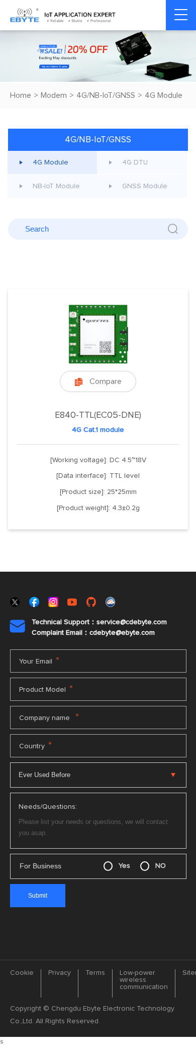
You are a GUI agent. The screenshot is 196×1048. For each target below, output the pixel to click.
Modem (54, 95)
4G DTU (135, 162)
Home (20, 95)
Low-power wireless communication (144, 979)
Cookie (22, 972)
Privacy (59, 972)
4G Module (163, 95)
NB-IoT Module (56, 186)
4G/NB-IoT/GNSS (105, 95)
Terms (95, 972)
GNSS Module (144, 186)
